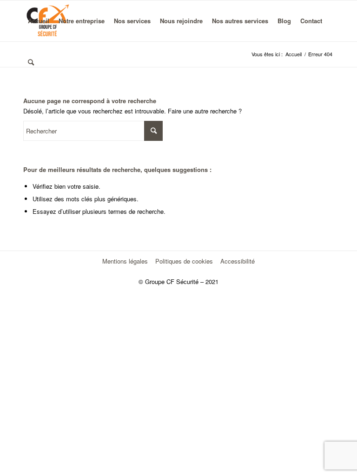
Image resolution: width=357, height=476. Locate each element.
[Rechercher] (31, 61)
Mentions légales (125, 261)
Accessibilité (237, 261)
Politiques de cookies (184, 261)
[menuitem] (38, 20)
